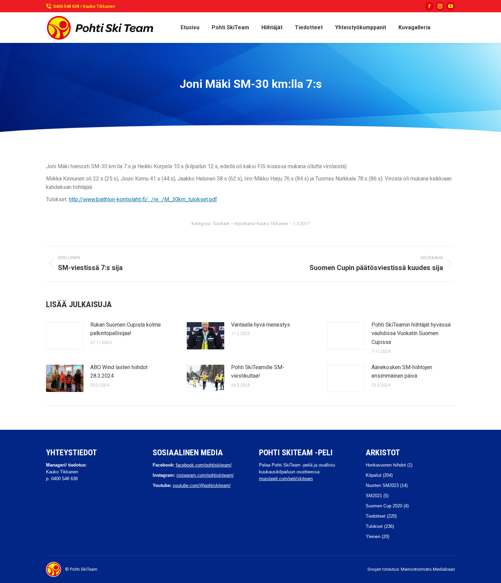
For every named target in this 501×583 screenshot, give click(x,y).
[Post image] (65, 335)
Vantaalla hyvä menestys (260, 324)
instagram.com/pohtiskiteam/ (205, 475)
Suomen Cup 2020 (384, 505)
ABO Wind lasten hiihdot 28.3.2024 (119, 371)
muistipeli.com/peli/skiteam (286, 478)
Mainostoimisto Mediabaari (428, 569)
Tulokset (221, 223)
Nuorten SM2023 (382, 485)
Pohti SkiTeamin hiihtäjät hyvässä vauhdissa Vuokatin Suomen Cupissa (411, 333)
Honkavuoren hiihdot (386, 465)
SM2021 (374, 495)
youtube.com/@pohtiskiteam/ (202, 485)
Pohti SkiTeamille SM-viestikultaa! (257, 371)
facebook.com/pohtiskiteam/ (204, 465)
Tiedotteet (375, 516)
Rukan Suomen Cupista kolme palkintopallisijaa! (125, 329)
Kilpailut (373, 475)
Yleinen (373, 536)
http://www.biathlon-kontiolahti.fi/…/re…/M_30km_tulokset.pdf (143, 199)
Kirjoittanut (261, 223)
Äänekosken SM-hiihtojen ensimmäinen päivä (401, 371)
